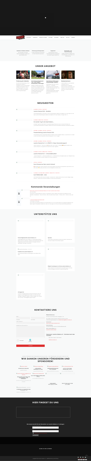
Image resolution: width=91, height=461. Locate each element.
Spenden (73, 37)
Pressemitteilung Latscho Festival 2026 (44, 132)
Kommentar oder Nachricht (22, 325)
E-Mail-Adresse (19, 321)
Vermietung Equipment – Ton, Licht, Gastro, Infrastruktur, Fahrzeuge (37, 82)
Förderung (35, 37)
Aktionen (50, 37)
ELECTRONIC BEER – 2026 (40, 175)
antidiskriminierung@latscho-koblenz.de (65, 319)
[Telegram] (50, 451)
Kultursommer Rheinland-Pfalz (38, 376)
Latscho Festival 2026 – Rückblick (42, 111)
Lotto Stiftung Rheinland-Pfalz (67, 369)
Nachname (33, 319)
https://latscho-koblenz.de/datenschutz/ (53, 323)
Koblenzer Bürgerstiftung (38, 369)
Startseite (28, 37)
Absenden (30, 345)
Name (17, 316)
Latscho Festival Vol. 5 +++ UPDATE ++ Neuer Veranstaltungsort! (50, 143)
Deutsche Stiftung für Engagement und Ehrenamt (23, 377)
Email (33, 429)
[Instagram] (47, 451)
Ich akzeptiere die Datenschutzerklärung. (40, 433)
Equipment (56, 37)
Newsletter (44, 151)
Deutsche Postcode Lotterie (67, 384)
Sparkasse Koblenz (23, 368)
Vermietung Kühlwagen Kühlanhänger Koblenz (52, 81)
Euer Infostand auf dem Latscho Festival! (44, 164)
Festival (68, 37)
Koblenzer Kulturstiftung (52, 384)
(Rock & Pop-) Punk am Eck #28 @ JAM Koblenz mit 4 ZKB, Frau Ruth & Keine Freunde (45, 190)
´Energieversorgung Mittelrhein (52, 369)
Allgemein (36, 109)
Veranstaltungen (43, 37)
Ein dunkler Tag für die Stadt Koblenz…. (44, 122)
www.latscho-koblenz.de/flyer (51, 329)
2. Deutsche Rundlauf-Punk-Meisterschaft (37, 199)
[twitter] (41, 451)
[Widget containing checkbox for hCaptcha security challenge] (24, 340)
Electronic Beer (41, 172)
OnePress (48, 458)
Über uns (62, 37)
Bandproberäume (65, 81)
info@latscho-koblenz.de (53, 339)
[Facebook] (44, 451)
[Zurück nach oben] (86, 456)
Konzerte (47, 172)
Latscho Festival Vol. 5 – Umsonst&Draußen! (45, 153)
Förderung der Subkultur (22, 81)
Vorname (18, 319)
